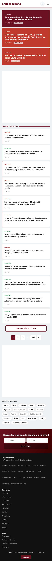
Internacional (6, 497)
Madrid (29, 478)
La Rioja (22, 478)
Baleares (35, 465)
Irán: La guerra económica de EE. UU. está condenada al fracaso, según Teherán (22, 203)
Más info (41, 552)
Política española (35, 414)
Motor (4, 527)
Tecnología (6, 516)
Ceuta (14, 405)
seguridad (41, 405)
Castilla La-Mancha (17, 471)
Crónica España (11, 3)
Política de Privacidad (9, 544)
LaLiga (42, 418)
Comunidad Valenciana (18, 484)
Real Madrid (32, 418)
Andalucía (12, 465)
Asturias (27, 465)
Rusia (16, 418)
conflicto (23, 405)
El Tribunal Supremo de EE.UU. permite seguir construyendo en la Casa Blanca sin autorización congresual (25, 37)
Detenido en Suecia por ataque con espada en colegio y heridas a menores (23, 251)
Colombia (23, 414)
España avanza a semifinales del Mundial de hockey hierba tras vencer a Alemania (23, 152)
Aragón (20, 465)
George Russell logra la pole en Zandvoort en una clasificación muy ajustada (25, 235)
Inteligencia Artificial (19, 422)
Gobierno (40, 410)
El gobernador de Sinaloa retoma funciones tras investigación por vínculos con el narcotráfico (24, 168)
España (6, 405)
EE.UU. (31, 410)
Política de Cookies (8, 540)
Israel (5, 414)
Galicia (15, 478)
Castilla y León (29, 471)
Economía (5, 501)
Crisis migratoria (19, 410)
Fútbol (32, 405)
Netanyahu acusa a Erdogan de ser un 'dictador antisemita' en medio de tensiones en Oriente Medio (24, 185)
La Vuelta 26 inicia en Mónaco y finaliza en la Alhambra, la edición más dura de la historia (23, 299)
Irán (23, 418)
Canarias (43, 465)
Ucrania (6, 422)
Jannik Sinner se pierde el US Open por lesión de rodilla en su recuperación (24, 267)
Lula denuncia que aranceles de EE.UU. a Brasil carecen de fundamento (24, 136)
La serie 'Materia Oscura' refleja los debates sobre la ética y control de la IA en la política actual (25, 219)
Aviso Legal (6, 536)
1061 (33, 338)
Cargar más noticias (26, 328)
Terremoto (7, 418)
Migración (7, 410)
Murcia (36, 478)
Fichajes (13, 414)
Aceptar (26, 557)
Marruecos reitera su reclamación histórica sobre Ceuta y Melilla (25, 56)
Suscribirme (26, 446)
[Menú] (48, 4)
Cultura (4, 520)
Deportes (5, 508)
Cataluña (39, 471)
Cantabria (5, 471)
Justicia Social (6, 505)
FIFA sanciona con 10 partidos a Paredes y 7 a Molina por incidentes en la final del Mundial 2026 (25, 283)
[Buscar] (42, 3)
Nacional (5, 493)
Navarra (43, 478)
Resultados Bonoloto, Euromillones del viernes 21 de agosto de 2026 (23, 18)
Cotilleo (4, 512)
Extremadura (6, 478)
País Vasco (5, 484)
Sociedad (5, 523)
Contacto (5, 547)
